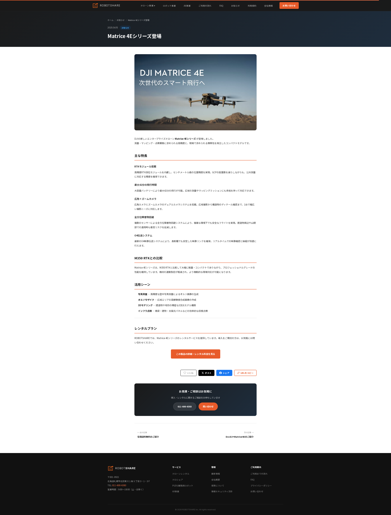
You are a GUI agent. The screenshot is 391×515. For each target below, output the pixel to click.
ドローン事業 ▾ (148, 5)
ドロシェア (177, 479)
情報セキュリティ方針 (222, 491)
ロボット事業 (169, 5)
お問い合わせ (289, 5)
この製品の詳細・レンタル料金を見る (195, 353)
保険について (217, 485)
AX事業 (187, 5)
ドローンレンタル (180, 473)
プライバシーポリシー (261, 485)
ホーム (110, 20)
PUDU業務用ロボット (182, 485)
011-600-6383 (185, 406)
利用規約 (252, 5)
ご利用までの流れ (259, 473)
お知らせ (235, 5)
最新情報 (215, 473)
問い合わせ (208, 406)
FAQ (221, 5)
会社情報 (268, 5)
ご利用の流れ (205, 5)
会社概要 (215, 479)
